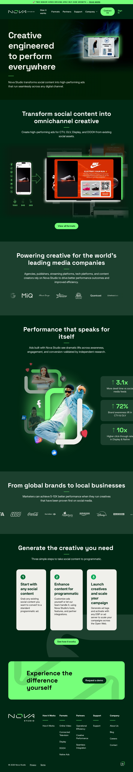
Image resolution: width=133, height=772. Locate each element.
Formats (55, 11)
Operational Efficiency (81, 727)
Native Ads (64, 754)
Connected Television (64, 733)
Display (62, 741)
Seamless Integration (81, 746)
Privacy (33, 765)
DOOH (62, 748)
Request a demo (94, 680)
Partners (67, 11)
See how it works (66, 641)
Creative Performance (82, 737)
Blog (112, 732)
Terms (42, 765)
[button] (91, 11)
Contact (113, 745)
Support (78, 11)
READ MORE (94, 2)
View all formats (66, 226)
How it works (43, 11)
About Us (114, 725)
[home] (21, 11)
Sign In (120, 11)
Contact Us (108, 11)
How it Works (49, 725)
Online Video (65, 725)
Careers (113, 738)
